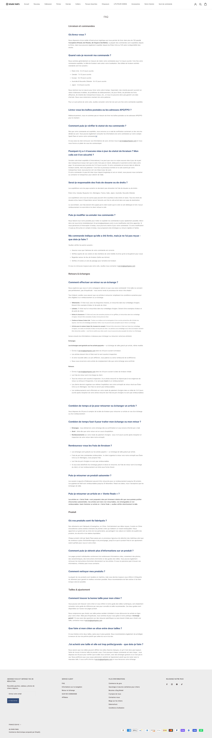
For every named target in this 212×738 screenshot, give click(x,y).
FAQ (63, 683)
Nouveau (37, 4)
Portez (58, 4)
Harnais (68, 4)
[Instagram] (172, 684)
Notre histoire (149, 4)
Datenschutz (113, 704)
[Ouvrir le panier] (205, 4)
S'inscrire (13, 700)
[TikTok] (182, 684)
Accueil (26, 4)
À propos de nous (115, 694)
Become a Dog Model (116, 690)
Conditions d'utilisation (116, 708)
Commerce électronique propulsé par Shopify (24, 732)
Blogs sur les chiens (115, 701)
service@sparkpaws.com (127, 141)
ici (96, 136)
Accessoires (136, 4)
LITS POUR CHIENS (120, 4)
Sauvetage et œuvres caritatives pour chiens (124, 687)
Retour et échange (68, 690)
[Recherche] (200, 4)
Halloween (48, 4)
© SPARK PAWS (14, 729)
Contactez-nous (114, 697)
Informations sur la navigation (72, 687)
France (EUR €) (14, 724)
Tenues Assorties (91, 4)
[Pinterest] (177, 684)
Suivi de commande (165, 4)
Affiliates (65, 697)
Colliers (77, 4)
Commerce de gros (115, 683)
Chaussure (105, 4)
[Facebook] (167, 684)
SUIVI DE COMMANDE (69, 694)
